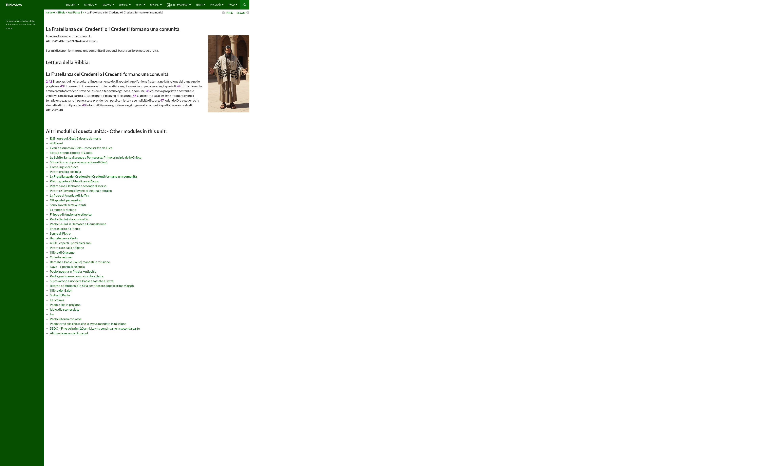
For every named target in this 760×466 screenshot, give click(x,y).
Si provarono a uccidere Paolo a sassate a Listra (81, 281)
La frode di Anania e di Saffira (69, 195)
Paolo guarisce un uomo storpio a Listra (76, 276)
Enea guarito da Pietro (65, 228)
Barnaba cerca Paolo (64, 238)
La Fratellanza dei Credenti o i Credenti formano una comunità (93, 176)
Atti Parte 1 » (76, 12)
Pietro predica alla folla (65, 171)
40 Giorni (56, 143)
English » (71, 4)
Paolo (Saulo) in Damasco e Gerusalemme (78, 224)
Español (89, 4)
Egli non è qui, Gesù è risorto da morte (75, 138)
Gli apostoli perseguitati (66, 200)
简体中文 (123, 4)
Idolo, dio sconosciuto (65, 309)
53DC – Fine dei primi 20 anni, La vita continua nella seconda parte (95, 328)
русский (215, 4)
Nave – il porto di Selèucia (67, 266)
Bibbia (61, 12)
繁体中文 (154, 4)
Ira (52, 314)
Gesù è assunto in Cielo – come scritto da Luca (81, 148)
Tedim (199, 4)
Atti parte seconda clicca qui (69, 333)
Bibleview (14, 5)
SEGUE (241, 12)
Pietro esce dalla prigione (67, 247)
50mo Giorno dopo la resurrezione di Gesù (78, 162)
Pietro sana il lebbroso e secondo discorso (78, 186)
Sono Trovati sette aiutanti (68, 205)
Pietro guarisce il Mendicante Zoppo (74, 181)
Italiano (106, 4)
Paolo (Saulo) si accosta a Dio (69, 219)
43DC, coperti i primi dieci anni (70, 243)
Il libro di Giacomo (62, 252)
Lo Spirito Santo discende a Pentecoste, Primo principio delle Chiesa (96, 157)
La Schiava (57, 300)
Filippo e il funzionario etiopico (71, 214)
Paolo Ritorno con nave (66, 319)
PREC (229, 12)
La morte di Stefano (63, 209)
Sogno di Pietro (60, 233)
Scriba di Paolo (60, 295)
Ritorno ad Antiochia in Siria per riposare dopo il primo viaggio (92, 285)
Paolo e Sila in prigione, (65, 304)
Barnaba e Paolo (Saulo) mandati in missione (80, 262)
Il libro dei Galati (61, 290)
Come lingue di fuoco (64, 167)
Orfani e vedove (60, 257)
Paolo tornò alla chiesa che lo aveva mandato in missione (88, 323)
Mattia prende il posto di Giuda (71, 152)
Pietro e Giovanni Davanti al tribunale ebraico (81, 190)
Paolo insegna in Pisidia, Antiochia (73, 271)
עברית (232, 4)
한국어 (139, 4)
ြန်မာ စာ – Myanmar (177, 4)
